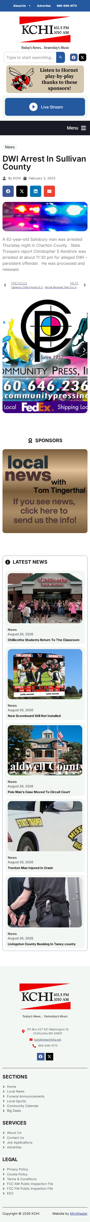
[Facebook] (74, 57)
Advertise (44, 6)
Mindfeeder (79, 1213)
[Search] (60, 57)
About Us (19, 6)
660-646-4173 (67, 6)
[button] (77, 128)
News (10, 147)
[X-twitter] (82, 57)
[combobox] (30, 57)
